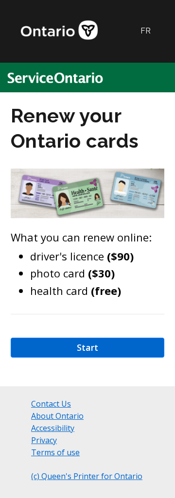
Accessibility (52, 428)
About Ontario (57, 416)
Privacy (44, 440)
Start (87, 347)
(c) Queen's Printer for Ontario (86, 476)
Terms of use (55, 452)
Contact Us (51, 403)
